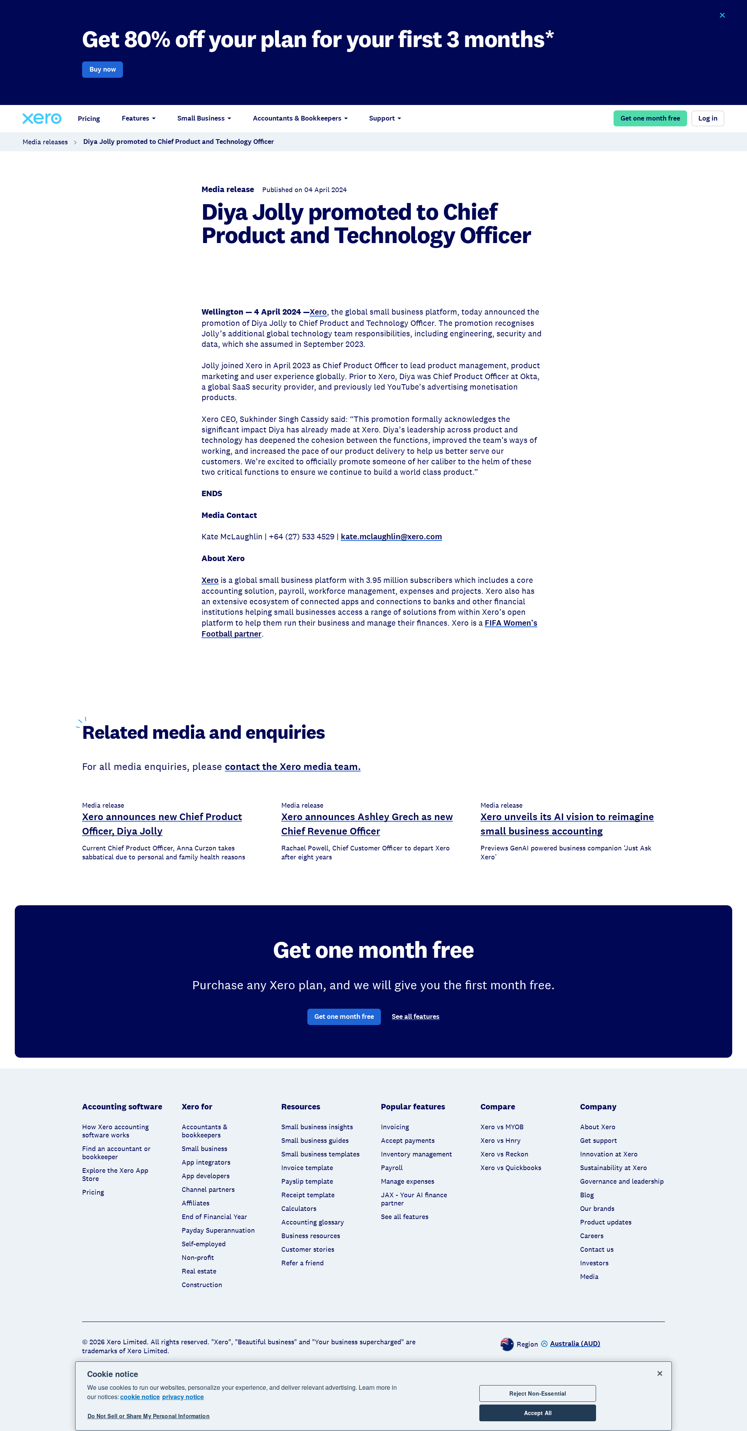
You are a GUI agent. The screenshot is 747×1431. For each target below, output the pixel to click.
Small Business (201, 118)
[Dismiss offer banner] (722, 15)
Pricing (89, 118)
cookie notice (140, 1396)
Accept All (538, 1413)
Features (135, 118)
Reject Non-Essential (537, 1393)
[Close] (659, 1373)
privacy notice (183, 1396)
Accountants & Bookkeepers (297, 118)
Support (382, 118)
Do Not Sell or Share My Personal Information (149, 1416)
